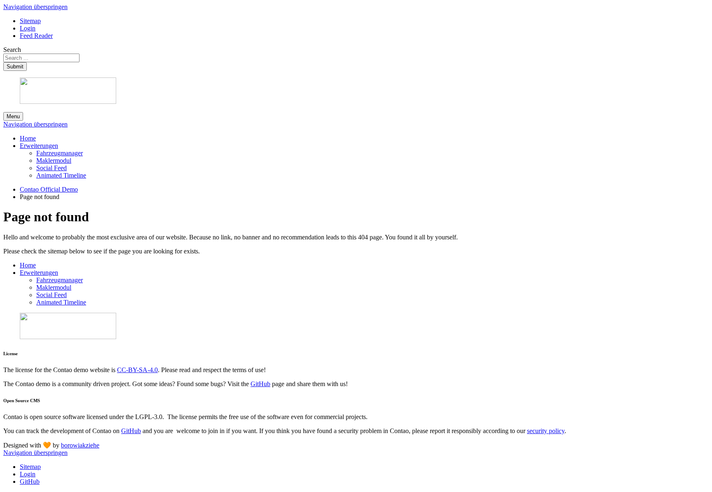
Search (12, 49)
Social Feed (51, 167)
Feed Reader (36, 35)
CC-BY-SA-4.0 (137, 369)
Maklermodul (53, 160)
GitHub (260, 383)
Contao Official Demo (49, 189)
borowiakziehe (80, 445)
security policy (545, 430)
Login (27, 28)
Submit (15, 66)
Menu (13, 116)
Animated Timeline (61, 175)
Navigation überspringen (35, 6)
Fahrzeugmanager (59, 153)
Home (28, 138)
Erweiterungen (39, 145)
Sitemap (30, 20)
